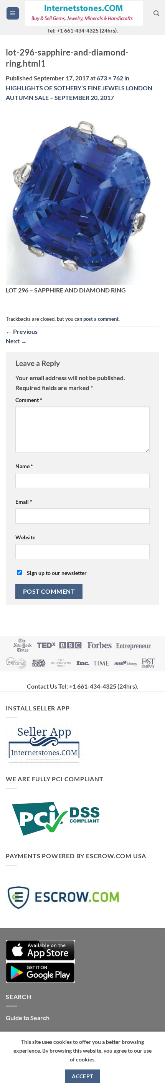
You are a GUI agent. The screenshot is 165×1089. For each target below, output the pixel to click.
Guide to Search (28, 1017)
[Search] (156, 13)
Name (24, 466)
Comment (28, 400)
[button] (13, 13)
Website (25, 537)
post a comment (101, 319)
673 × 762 (110, 78)
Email (23, 501)
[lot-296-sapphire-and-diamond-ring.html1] (82, 197)
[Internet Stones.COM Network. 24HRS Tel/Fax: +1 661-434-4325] (84, 13)
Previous (22, 331)
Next (16, 340)
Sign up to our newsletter (56, 573)
